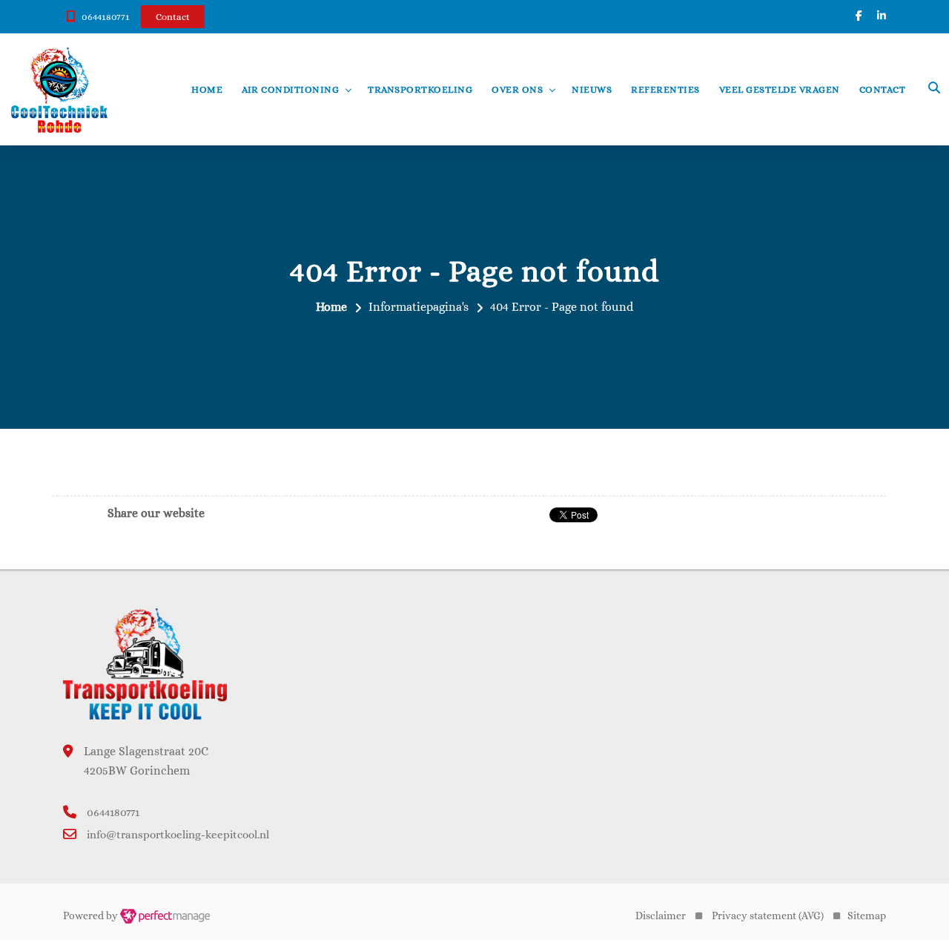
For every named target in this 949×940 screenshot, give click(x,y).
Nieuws (592, 89)
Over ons (517, 89)
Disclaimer (660, 915)
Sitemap (866, 915)
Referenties (665, 89)
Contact (882, 89)
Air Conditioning (290, 89)
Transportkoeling (420, 89)
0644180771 (106, 16)
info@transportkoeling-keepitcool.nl (178, 834)
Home (206, 89)
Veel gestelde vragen (779, 89)
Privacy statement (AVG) (768, 915)
